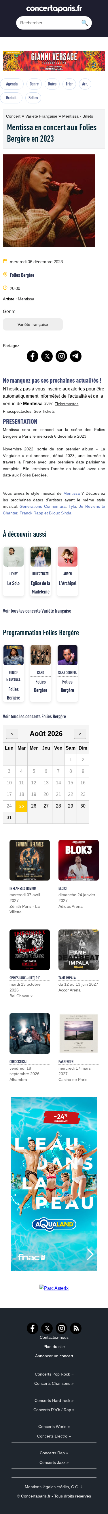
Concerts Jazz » (54, 1462)
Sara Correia (67, 672)
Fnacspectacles (17, 411)
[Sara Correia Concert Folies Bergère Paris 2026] (68, 655)
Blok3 (62, 888)
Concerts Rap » (54, 1453)
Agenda (12, 83)
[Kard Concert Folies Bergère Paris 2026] (41, 655)
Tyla (72, 506)
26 (33, 805)
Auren (67, 573)
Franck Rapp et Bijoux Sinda (45, 513)
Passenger (65, 1061)
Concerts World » (54, 1426)
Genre (34, 83)
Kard (40, 672)
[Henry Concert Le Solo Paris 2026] (13, 557)
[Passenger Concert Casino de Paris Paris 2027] (78, 1033)
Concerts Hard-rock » (54, 1400)
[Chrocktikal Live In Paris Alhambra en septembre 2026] (30, 1033)
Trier (69, 83)
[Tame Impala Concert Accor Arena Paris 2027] (78, 949)
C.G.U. (77, 1486)
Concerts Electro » (54, 1436)
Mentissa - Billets (77, 116)
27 (46, 805)
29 (70, 805)
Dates (52, 83)
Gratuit (11, 97)
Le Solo (13, 583)
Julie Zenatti (40, 573)
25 (21, 806)
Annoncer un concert (54, 1356)
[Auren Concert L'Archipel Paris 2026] (68, 557)
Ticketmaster (66, 403)
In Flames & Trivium (23, 888)
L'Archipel (67, 583)
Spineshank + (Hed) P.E (25, 978)
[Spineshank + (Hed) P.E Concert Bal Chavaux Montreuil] (30, 949)
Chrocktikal (18, 1061)
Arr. (85, 83)
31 (9, 817)
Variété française (41, 116)
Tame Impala (67, 978)
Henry (14, 573)
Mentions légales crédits (47, 1486)
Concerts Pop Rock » (54, 1374)
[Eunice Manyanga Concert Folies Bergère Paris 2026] (13, 655)
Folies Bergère (22, 275)
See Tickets (44, 411)
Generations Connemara (42, 506)
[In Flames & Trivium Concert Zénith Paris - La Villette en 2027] (30, 860)
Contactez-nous (54, 1337)
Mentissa (26, 299)
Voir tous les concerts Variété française (37, 610)
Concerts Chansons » (54, 1383)
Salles (33, 97)
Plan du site (54, 1346)
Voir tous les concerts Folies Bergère (34, 716)
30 (83, 805)
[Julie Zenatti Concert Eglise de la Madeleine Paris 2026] (41, 557)
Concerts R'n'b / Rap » (54, 1409)
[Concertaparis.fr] (54, 10)
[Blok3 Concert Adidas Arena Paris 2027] (78, 860)
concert (14, 116)
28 (58, 805)
